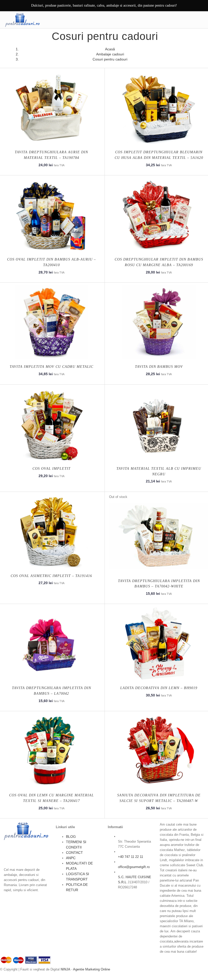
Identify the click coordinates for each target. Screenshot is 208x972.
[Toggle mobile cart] (189, 19)
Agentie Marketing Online (91, 969)
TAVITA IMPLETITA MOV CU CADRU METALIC (51, 367)
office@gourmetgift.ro (134, 867)
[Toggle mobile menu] (200, 19)
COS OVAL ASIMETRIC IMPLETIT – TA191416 (51, 576)
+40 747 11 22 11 (130, 857)
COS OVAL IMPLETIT (51, 468)
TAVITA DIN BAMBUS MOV (159, 367)
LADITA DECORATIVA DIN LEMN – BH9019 (158, 688)
